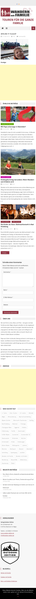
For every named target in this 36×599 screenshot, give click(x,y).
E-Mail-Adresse (8, 297)
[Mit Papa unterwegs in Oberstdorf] (18, 114)
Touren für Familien (7, 124)
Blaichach (15, 424)
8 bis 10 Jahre (13, 413)
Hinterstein (15, 438)
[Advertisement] (18, 82)
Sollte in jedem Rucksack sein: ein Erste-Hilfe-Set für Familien (17, 494)
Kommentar (7, 272)
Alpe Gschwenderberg (25, 417)
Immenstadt (5, 442)
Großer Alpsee (5, 434)
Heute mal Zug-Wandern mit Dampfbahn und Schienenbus (6, 253)
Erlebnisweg (5, 431)
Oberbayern (13, 449)
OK (18, 596)
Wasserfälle (14, 460)
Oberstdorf (29, 449)
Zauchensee (5, 463)
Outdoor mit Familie (6, 577)
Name (6, 290)
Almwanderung (12, 417)
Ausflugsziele (6, 222)
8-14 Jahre (23, 413)
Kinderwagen (21, 442)
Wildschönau (23, 460)
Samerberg (5, 452)
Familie (13, 431)
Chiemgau (23, 424)
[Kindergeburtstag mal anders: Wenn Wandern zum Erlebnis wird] (18, 162)
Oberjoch (21, 449)
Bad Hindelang (6, 424)
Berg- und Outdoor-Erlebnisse (9, 581)
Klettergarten (15, 445)
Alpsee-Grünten (6, 420)
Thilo (14, 36)
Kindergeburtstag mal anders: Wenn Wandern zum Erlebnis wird (17, 180)
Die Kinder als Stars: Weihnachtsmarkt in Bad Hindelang (17, 225)
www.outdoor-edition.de (7, 533)
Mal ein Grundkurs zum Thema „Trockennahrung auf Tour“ (18, 479)
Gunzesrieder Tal (25, 434)
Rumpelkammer (6, 177)
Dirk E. (13, 184)
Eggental (16, 427)
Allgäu (3, 417)
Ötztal (12, 463)
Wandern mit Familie (7, 456)
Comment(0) (21, 36)
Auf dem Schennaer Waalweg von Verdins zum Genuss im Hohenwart (18, 486)
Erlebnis (24, 427)
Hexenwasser (5, 438)
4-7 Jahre (4, 413)
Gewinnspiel (21, 431)
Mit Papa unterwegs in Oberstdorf (13, 126)
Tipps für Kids (16, 222)
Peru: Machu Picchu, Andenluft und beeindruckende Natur (18, 474)
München (4, 449)
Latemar (24, 445)
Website (6, 305)
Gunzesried (15, 434)
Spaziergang (14, 452)
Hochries (23, 438)
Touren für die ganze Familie (18, 21)
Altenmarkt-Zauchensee (20, 420)
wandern (22, 452)
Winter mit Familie (6, 573)
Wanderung (5, 460)
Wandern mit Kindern (21, 456)
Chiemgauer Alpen (7, 427)
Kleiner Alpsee (5, 445)
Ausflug (31, 420)
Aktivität (31, 413)
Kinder (13, 442)
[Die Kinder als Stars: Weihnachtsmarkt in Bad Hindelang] (18, 211)
